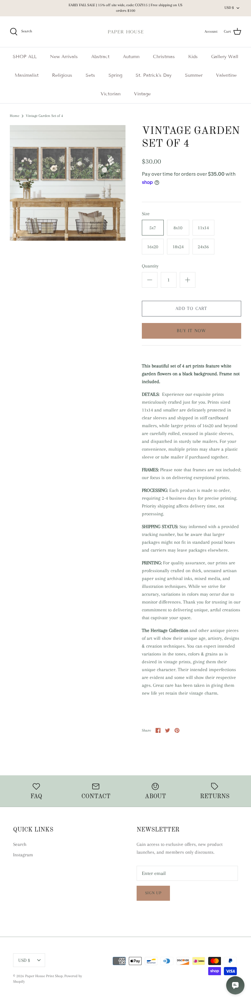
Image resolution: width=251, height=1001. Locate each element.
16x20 (152, 246)
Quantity (150, 265)
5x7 (152, 227)
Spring (115, 75)
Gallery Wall (224, 56)
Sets (90, 75)
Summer (194, 75)
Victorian (111, 94)
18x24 (178, 246)
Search (19, 844)
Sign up (153, 893)
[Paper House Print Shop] (125, 31)
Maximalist (27, 75)
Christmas (164, 56)
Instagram (23, 854)
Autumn (131, 56)
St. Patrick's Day (154, 75)
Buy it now (191, 330)
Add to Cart (191, 308)
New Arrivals (64, 56)
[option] (68, 183)
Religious (62, 75)
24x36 (203, 246)
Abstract (100, 56)
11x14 (203, 227)
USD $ (229, 8)
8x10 (178, 227)
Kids (193, 56)
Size (146, 213)
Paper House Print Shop (44, 976)
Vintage (142, 94)
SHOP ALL (25, 56)
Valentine (226, 75)
